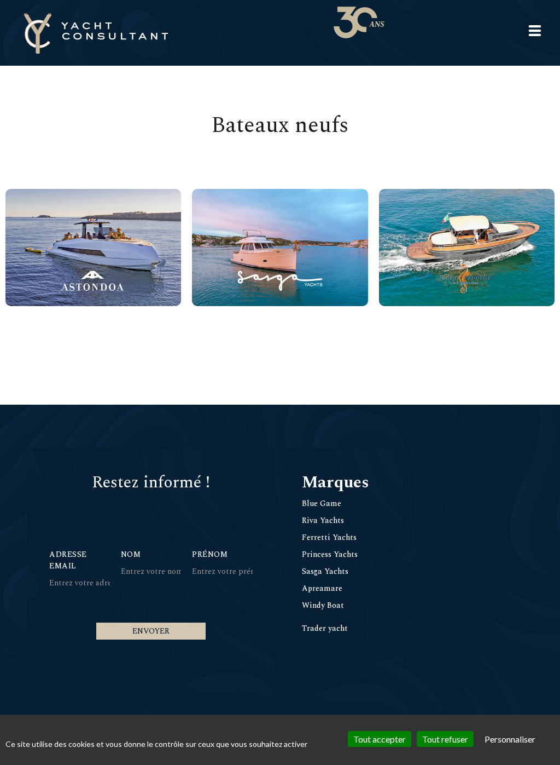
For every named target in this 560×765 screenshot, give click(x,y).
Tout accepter (379, 739)
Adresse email (68, 560)
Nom (131, 554)
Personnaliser (510, 739)
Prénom (210, 554)
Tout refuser (445, 739)
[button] (535, 31)
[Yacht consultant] (95, 32)
